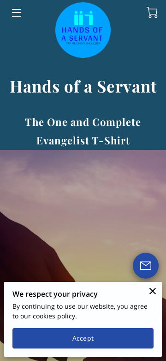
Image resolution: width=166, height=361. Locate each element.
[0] (152, 12)
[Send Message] (146, 266)
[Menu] (16, 12)
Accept (83, 338)
